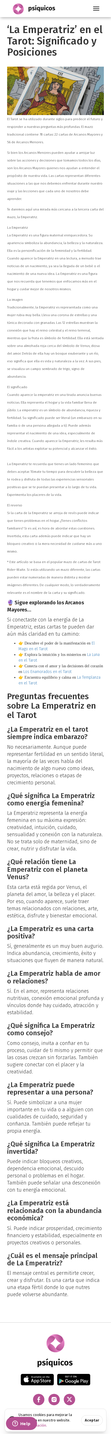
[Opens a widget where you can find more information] (21, 1424)
